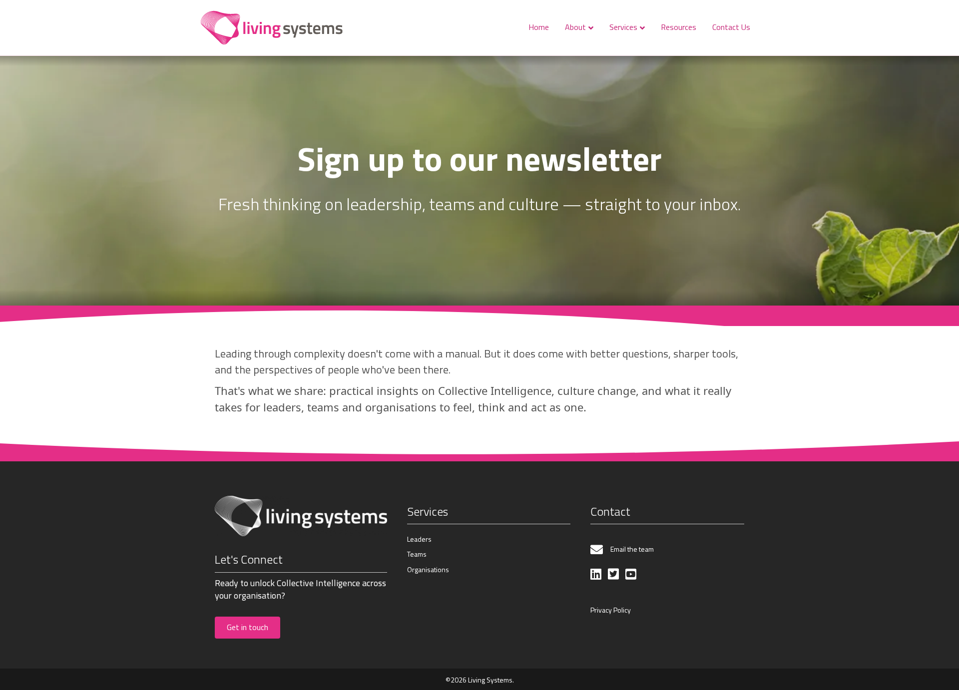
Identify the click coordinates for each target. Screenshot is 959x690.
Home (538, 27)
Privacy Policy (610, 610)
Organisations (428, 569)
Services (623, 27)
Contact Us (731, 27)
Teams (417, 554)
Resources (678, 27)
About (575, 27)
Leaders (419, 539)
